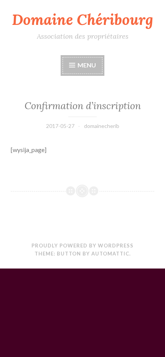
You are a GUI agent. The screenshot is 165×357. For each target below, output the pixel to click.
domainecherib (101, 126)
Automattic (110, 254)
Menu (87, 65)
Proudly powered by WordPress (82, 245)
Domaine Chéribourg (82, 19)
